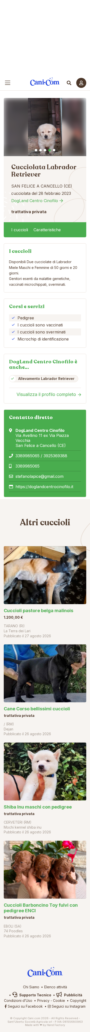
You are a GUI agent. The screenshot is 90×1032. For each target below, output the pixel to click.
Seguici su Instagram (68, 1006)
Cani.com (45, 81)
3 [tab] (45, 150)
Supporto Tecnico (34, 995)
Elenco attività (55, 987)
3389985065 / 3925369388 (41, 455)
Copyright (78, 1000)
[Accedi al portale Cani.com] (81, 83)
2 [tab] (40, 150)
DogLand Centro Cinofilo (34, 200)
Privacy (43, 1000)
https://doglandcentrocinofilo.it (44, 486)
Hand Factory (56, 1025)
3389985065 (28, 466)
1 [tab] (36, 150)
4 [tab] (49, 150)
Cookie (59, 1000)
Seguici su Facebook (25, 1006)
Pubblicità (72, 995)
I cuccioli (19, 229)
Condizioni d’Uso (18, 1000)
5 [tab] (54, 150)
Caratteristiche (47, 229)
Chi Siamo (31, 987)
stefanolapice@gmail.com (40, 476)
